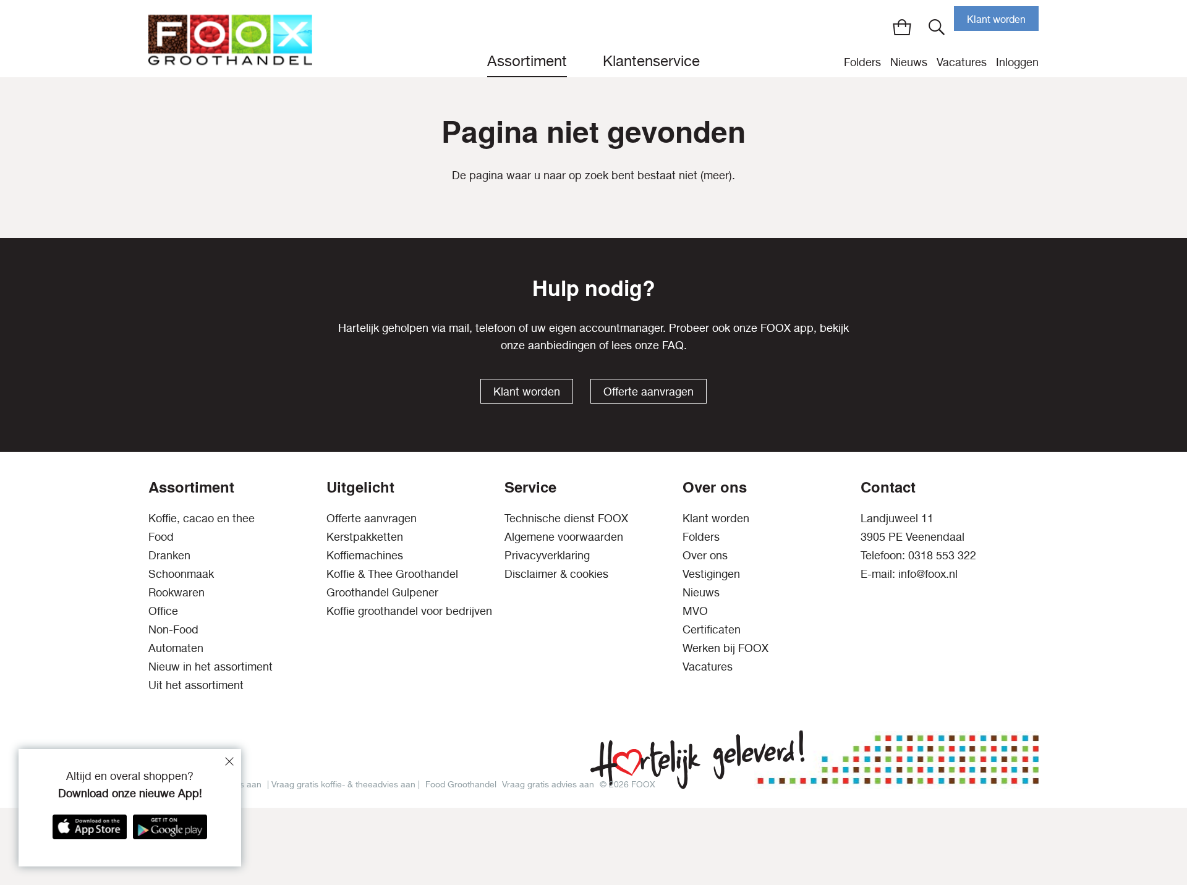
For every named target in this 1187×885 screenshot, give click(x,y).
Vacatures (962, 62)
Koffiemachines (364, 555)
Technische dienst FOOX (566, 518)
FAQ (673, 345)
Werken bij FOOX (725, 648)
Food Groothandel (460, 784)
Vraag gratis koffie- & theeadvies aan (343, 784)
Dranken (169, 555)
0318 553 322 (942, 555)
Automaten (175, 648)
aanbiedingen (562, 345)
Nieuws (908, 62)
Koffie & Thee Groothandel (392, 573)
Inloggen (1017, 62)
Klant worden (996, 19)
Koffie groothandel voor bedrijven (409, 610)
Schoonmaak (181, 573)
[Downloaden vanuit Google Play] (170, 827)
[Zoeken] (936, 27)
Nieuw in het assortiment (210, 666)
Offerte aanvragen (648, 391)
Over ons (705, 555)
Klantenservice (651, 60)
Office (163, 610)
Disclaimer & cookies (556, 573)
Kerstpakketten (364, 536)
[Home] (230, 38)
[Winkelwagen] (902, 27)
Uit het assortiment (196, 685)
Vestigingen (711, 573)
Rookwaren (176, 592)
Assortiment (527, 60)
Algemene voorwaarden (563, 536)
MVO (695, 610)
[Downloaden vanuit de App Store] (90, 827)
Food (161, 536)
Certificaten (712, 629)
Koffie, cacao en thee (201, 518)
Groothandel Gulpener (382, 592)
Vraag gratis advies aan (548, 784)
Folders (862, 62)
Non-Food (173, 629)
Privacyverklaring (547, 555)
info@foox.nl (928, 573)
